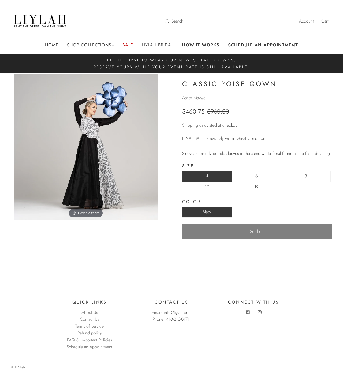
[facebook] (247, 312)
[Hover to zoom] (86, 146)
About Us (89, 312)
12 (256, 187)
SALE (127, 45)
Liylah (23, 367)
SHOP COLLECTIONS (89, 45)
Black (207, 212)
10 (207, 187)
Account (306, 21)
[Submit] (170, 21)
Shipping (190, 125)
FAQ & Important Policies (89, 340)
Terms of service (89, 326)
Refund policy (89, 333)
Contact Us (89, 319)
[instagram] (259, 312)
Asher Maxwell (194, 98)
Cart (325, 21)
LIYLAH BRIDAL (157, 45)
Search (177, 21)
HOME (51, 45)
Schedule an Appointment (89, 347)
